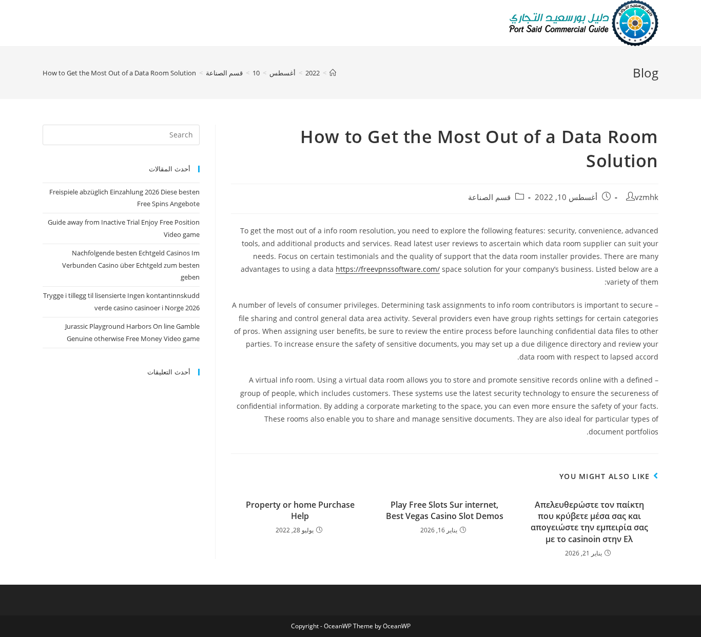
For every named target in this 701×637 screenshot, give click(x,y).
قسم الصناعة (489, 197)
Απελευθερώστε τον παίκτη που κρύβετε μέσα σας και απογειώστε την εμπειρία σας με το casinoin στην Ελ (589, 522)
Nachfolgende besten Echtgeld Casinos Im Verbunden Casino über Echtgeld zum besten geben (131, 265)
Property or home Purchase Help (300, 510)
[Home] (332, 72)
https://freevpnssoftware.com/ (388, 269)
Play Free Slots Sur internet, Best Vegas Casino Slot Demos (444, 510)
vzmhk (646, 197)
